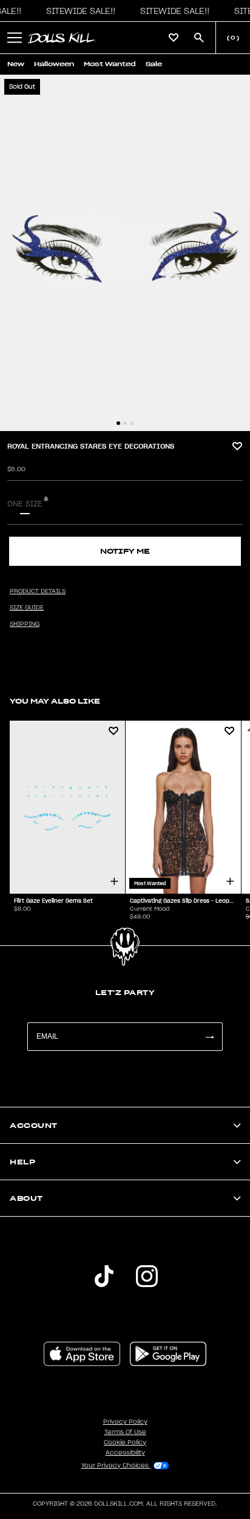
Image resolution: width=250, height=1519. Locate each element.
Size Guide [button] (27, 608)
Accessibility (125, 1453)
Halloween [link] (54, 64)
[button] (78, 11)
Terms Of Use (125, 1432)
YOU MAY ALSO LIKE (55, 700)
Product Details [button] (38, 591)
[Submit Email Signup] (209, 1037)
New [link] (15, 64)
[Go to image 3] (131, 423)
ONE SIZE (24, 504)
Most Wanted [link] (110, 64)
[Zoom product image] (125, 253)
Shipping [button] (24, 624)
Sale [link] (154, 64)
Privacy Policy (125, 1422)
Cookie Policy (125, 1442)
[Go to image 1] (118, 423)
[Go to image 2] (125, 423)
